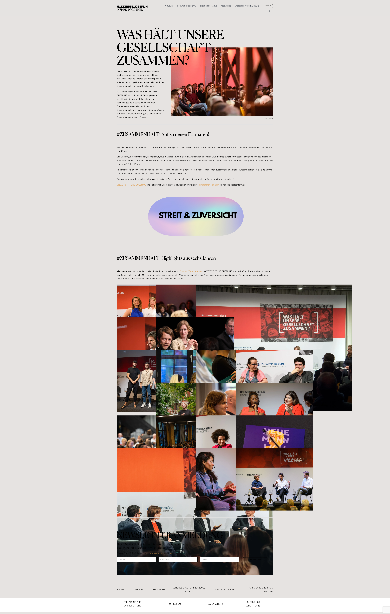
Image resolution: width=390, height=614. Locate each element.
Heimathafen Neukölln (208, 185)
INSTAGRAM (159, 589)
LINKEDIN (138, 589)
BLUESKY (121, 589)
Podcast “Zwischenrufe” (191, 271)
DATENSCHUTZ (215, 604)
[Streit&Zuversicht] (198, 192)
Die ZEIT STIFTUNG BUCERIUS (131, 185)
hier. (170, 553)
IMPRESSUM (174, 604)
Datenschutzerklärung (155, 553)
